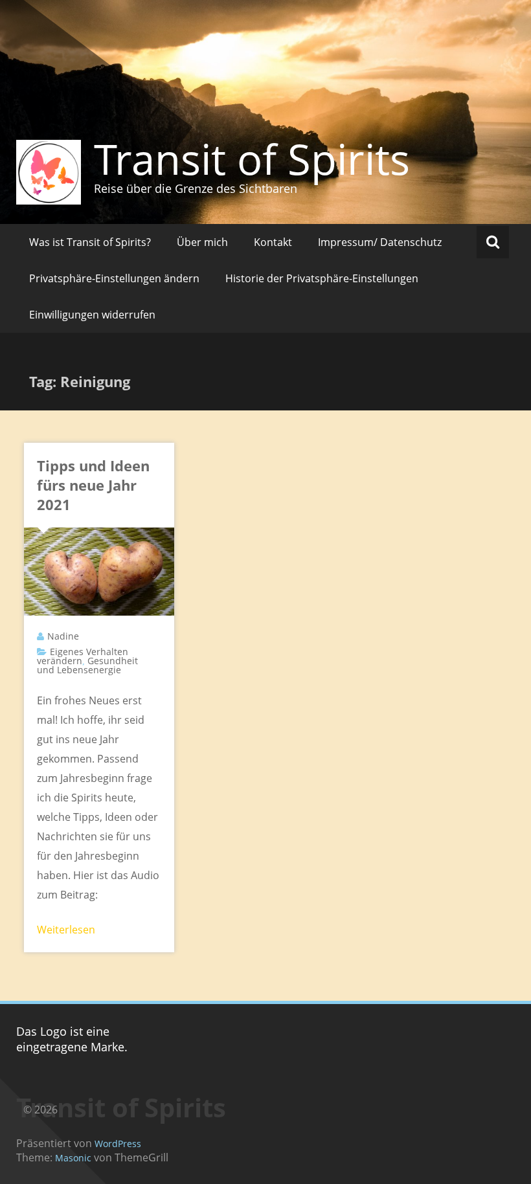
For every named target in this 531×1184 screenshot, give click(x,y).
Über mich (202, 242)
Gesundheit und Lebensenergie (87, 665)
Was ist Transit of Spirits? (90, 242)
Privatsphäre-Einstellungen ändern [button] (114, 278)
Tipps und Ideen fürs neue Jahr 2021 (93, 485)
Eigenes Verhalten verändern (82, 656)
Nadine (63, 636)
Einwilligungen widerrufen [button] (92, 314)
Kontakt (273, 242)
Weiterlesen (66, 929)
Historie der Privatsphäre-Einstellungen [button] (321, 278)
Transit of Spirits (252, 158)
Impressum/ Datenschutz (380, 242)
